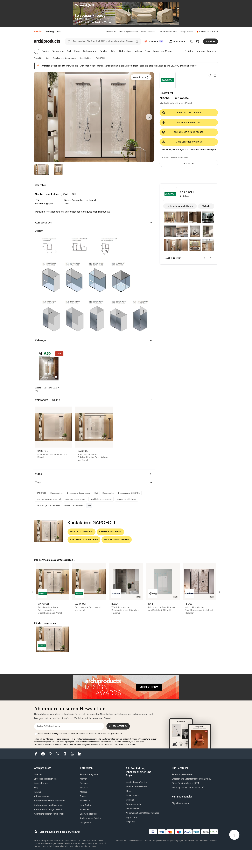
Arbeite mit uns (41, 796)
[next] (211, 258)
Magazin (84, 787)
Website (206, 206)
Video (38, 473)
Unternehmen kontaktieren (180, 206)
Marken (83, 779)
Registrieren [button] (64, 65)
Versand (130, 800)
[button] (111, 31)
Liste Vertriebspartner (189, 142)
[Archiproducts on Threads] (65, 753)
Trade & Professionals (168, 31)
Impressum (131, 817)
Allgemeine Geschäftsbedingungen (142, 813)
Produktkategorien (89, 774)
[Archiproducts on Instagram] (43, 753)
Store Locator (132, 795)
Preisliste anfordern (189, 113)
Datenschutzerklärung (112, 739)
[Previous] (39, 117)
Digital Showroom (180, 803)
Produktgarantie (133, 804)
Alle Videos (85, 809)
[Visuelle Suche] (137, 41)
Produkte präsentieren (128, 31)
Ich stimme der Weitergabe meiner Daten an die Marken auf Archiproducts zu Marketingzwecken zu (80, 734)
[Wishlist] (192, 41)
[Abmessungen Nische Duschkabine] (93, 284)
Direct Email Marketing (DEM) (186, 783)
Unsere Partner (41, 783)
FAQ (36, 787)
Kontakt (37, 792)
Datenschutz (120, 840)
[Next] (149, 117)
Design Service (187, 31)
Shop (128, 791)
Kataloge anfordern (188, 122)
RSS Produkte (202, 840)
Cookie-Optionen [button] (135, 841)
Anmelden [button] (210, 41)
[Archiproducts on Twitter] (58, 753)
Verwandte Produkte (47, 399)
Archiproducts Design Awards (48, 809)
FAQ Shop (130, 822)
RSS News (189, 840)
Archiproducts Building (90, 818)
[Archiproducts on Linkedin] (79, 753)
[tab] (115, 31)
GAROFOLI (167, 93)
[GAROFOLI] (168, 80)
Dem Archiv (85, 805)
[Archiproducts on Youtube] (72, 753)
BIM (59, 31)
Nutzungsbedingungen (86, 739)
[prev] (204, 258)
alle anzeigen (173, 258)
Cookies (147, 840)
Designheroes (86, 822)
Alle (89, 505)
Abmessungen (43, 222)
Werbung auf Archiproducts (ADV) (188, 787)
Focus (83, 796)
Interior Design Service (136, 782)
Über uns (38, 774)
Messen (84, 792)
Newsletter (85, 801)
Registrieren (120, 726)
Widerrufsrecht (133, 808)
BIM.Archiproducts (88, 814)
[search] (69, 41)
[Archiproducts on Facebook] (37, 753)
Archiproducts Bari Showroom (48, 805)
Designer (84, 783)
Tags (38, 482)
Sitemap (213, 840)
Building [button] (50, 31)
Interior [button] (38, 31)
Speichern (188, 163)
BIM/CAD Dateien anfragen (189, 132)
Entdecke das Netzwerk (45, 779)
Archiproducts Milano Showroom (49, 801)
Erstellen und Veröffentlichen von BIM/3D (191, 779)
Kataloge (40, 340)
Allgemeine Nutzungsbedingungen (168, 840)
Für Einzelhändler (148, 31)
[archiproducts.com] (47, 41)
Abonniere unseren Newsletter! (49, 814)
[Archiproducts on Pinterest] (50, 753)
